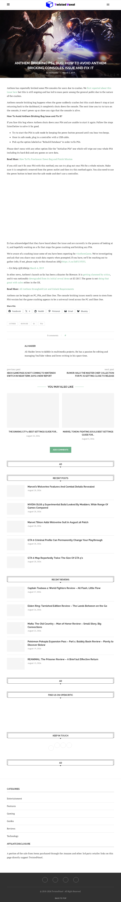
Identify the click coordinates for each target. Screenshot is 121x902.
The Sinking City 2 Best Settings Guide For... (33, 432)
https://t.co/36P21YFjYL (74, 261)
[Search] (112, 4)
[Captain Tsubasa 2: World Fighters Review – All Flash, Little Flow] (16, 592)
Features (11, 806)
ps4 (41, 324)
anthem (12, 324)
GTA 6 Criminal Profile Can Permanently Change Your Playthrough (65, 540)
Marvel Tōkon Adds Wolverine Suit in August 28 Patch (58, 522)
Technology (12, 836)
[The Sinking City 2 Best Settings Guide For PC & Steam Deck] (33, 410)
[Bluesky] (76, 879)
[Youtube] (65, 879)
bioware (24, 324)
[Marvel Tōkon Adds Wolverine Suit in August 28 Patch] (16, 527)
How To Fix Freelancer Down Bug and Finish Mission (45, 159)
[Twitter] (55, 879)
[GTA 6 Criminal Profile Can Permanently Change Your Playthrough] (16, 544)
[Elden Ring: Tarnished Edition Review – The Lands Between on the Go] (16, 610)
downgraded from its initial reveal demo (49, 278)
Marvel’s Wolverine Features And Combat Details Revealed (61, 486)
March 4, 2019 (37, 268)
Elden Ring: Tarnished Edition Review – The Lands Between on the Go (67, 606)
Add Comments (60, 450)
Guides (10, 821)
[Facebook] (45, 879)
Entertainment (14, 798)
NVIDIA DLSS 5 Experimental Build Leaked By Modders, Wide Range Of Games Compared (68, 506)
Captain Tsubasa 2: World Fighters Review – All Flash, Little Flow (64, 588)
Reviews (11, 828)
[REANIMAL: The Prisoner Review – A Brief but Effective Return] (16, 664)
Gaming (11, 813)
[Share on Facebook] (69, 335)
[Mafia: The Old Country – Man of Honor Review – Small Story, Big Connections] (16, 628)
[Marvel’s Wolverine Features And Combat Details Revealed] (16, 491)
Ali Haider (53, 72)
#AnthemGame (83, 253)
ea (34, 324)
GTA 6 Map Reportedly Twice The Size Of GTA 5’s (55, 558)
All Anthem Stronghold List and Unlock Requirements (46, 288)
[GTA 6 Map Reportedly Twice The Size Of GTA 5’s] (16, 562)
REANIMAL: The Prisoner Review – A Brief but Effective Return (63, 659)
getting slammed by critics (96, 274)
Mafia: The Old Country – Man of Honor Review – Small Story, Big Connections (64, 625)
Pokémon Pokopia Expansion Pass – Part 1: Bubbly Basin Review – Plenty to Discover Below (70, 643)
